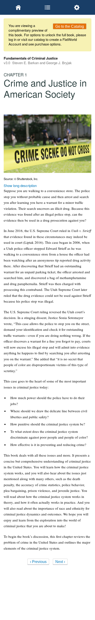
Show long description (20, 185)
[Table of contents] (47, 7)
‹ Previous (38, 562)
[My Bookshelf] (18, 7)
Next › (60, 562)
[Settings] (76, 7)
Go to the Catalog (69, 26)
